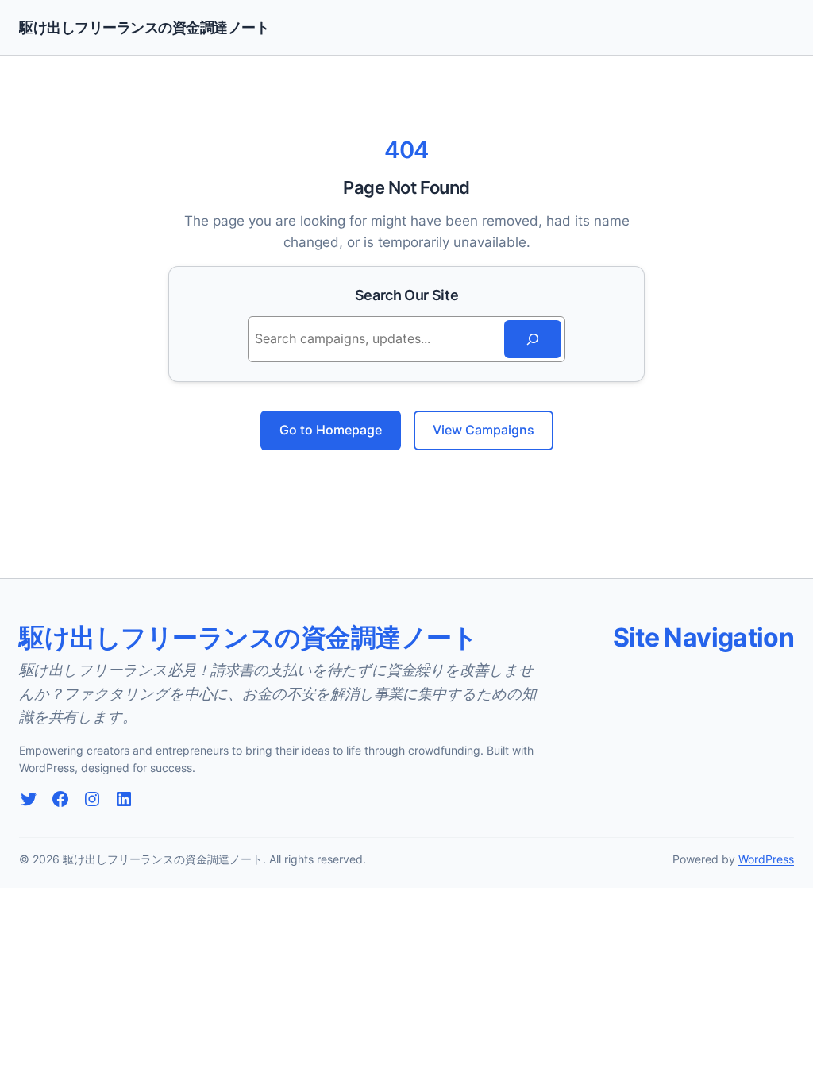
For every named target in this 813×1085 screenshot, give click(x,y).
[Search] (532, 339)
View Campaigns (483, 430)
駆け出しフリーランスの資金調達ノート (144, 27)
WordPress (766, 859)
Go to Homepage (330, 430)
